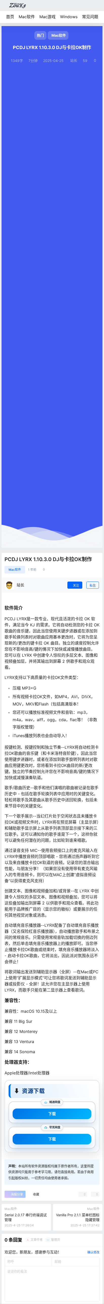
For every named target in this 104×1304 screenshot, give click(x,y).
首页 (10, 16)
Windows (68, 16)
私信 (93, 585)
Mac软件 (27, 16)
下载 (52, 1113)
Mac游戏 (47, 16)
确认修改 (93, 1252)
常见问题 (90, 16)
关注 (76, 585)
